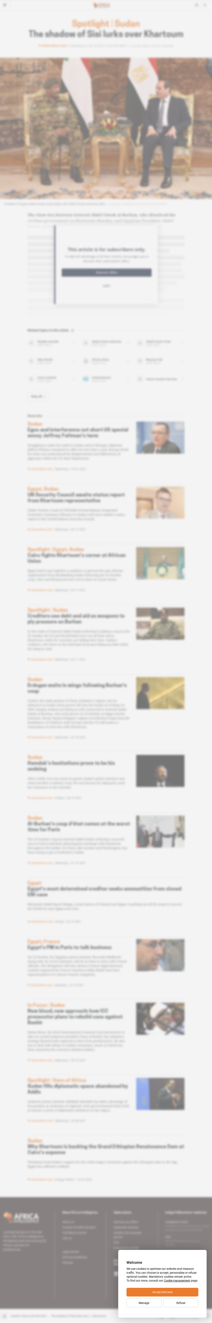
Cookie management (177, 1280)
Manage (144, 1303)
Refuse (180, 1303)
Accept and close (162, 1292)
